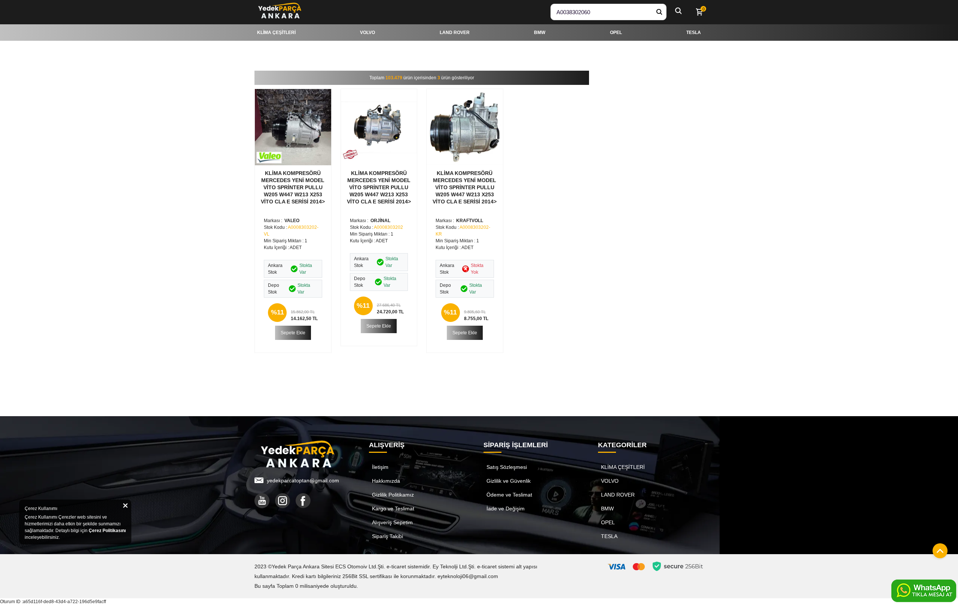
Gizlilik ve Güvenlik (508, 481)
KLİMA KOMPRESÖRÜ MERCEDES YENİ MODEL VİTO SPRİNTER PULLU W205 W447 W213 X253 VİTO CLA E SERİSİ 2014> (293, 187)
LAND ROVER (618, 495)
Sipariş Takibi (387, 536)
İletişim (380, 467)
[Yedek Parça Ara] (659, 12)
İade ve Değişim (505, 509)
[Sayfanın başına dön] (938, 549)
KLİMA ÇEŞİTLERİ (623, 467)
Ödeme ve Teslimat (509, 495)
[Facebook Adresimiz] (303, 500)
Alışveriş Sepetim (392, 522)
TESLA (609, 536)
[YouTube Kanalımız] (261, 500)
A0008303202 (388, 227)
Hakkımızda (386, 481)
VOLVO (610, 481)
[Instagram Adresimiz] (282, 500)
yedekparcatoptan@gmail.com (303, 480)
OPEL (608, 522)
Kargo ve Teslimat (393, 509)
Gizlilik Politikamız (393, 495)
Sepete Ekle (293, 332)
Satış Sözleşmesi (506, 467)
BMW (607, 509)
